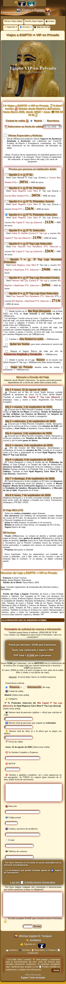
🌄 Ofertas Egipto (26, 935)
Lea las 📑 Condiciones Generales (32, 882)
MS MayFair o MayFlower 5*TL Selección (30, 301)
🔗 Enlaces (51, 950)
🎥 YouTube (24, 950)
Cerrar (56, 970)
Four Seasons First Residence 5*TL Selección (35, 246)
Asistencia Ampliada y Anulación (23, 354)
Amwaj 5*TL (17, 209)
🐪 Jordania (33, 940)
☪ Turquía (44, 935)
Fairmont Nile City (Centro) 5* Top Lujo (29, 280)
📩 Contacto (11, 950)
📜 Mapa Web (37, 950)
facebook (41, 944)
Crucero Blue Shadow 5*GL (17, 196)
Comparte (22, 2)
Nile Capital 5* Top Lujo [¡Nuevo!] (27, 222)
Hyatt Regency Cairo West (25, 191)
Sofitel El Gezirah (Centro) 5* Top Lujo (29, 233)
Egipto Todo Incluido (33, 977)
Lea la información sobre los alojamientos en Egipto (23, 620)
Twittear (31, 2)
